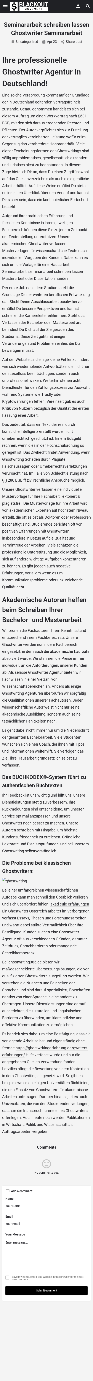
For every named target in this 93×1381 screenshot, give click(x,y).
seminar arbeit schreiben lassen (55, 271)
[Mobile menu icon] (5, 6)
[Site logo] (29, 6)
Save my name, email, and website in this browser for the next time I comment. (47, 1278)
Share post (74, 42)
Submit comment (46, 1290)
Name (9, 1198)
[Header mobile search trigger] (88, 6)
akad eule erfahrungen (69, 904)
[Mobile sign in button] (78, 6)
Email (9, 1216)
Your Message (15, 1234)
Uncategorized (27, 42)
